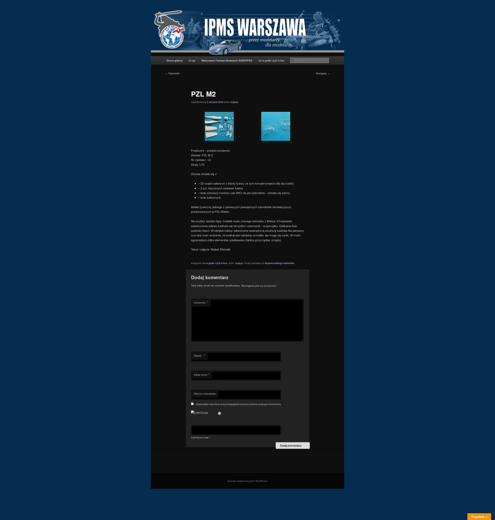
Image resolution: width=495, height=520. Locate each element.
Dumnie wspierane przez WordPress (248, 481)
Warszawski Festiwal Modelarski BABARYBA (226, 60)
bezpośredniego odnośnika (279, 263)
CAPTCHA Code (199, 437)
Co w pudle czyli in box (271, 60)
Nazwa (199, 355)
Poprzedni (172, 73)
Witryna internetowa (205, 393)
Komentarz (201, 302)
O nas (192, 60)
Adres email (202, 375)
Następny (322, 73)
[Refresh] (220, 413)
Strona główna (174, 60)
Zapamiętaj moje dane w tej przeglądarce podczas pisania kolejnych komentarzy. (238, 404)
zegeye (234, 102)
